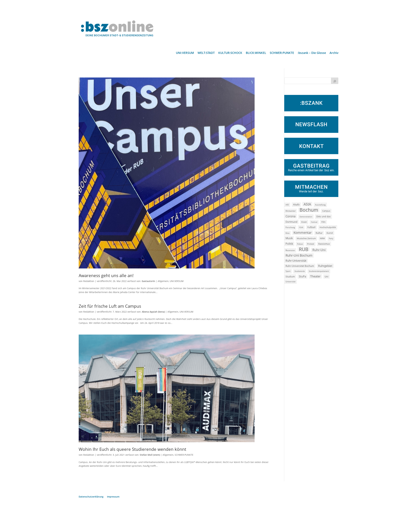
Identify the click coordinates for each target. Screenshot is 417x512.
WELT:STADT (206, 53)
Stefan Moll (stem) (150, 454)
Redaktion (88, 281)
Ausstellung (320, 204)
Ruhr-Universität (296, 260)
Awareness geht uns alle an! (106, 275)
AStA (307, 204)
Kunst (330, 232)
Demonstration (306, 216)
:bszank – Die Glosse (312, 53)
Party (331, 238)
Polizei (300, 244)
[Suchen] (334, 80)
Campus (326, 210)
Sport (288, 271)
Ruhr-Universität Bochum (300, 266)
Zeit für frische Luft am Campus (110, 306)
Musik (289, 238)
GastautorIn (148, 281)
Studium (290, 276)
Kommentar (303, 232)
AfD (287, 204)
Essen (304, 222)
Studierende (300, 271)
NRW (322, 238)
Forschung (290, 227)
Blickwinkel (290, 211)
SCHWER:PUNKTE (282, 53)
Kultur (319, 232)
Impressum (113, 497)
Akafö (296, 204)
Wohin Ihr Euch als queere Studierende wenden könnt (132, 449)
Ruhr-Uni (319, 250)
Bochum (309, 210)
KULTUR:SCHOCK (230, 53)
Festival (314, 222)
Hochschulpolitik (328, 227)
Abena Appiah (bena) (153, 311)
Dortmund (291, 221)
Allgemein (163, 281)
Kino (287, 233)
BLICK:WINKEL (256, 53)
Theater (315, 276)
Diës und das (323, 216)
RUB (303, 249)
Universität (290, 281)
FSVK (301, 227)
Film (323, 221)
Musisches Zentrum (306, 238)
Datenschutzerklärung (91, 497)
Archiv (334, 53)
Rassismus (324, 243)
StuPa (302, 276)
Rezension (290, 250)
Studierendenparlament (319, 271)
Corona (290, 216)
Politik (289, 243)
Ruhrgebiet (325, 266)
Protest (310, 244)
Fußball (311, 227)
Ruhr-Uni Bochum (299, 255)
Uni (326, 276)
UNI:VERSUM (185, 53)
